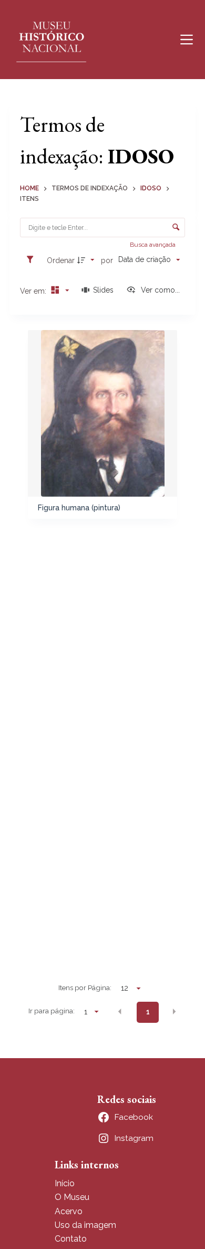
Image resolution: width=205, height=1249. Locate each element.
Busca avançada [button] (153, 244)
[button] (120, 1011)
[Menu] (186, 39)
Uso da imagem (85, 1225)
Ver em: (34, 291)
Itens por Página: (84, 987)
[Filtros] (32, 259)
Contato (71, 1239)
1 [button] (148, 1012)
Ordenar (61, 260)
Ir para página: (51, 1010)
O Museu (72, 1197)
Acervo (69, 1211)
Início (65, 1183)
